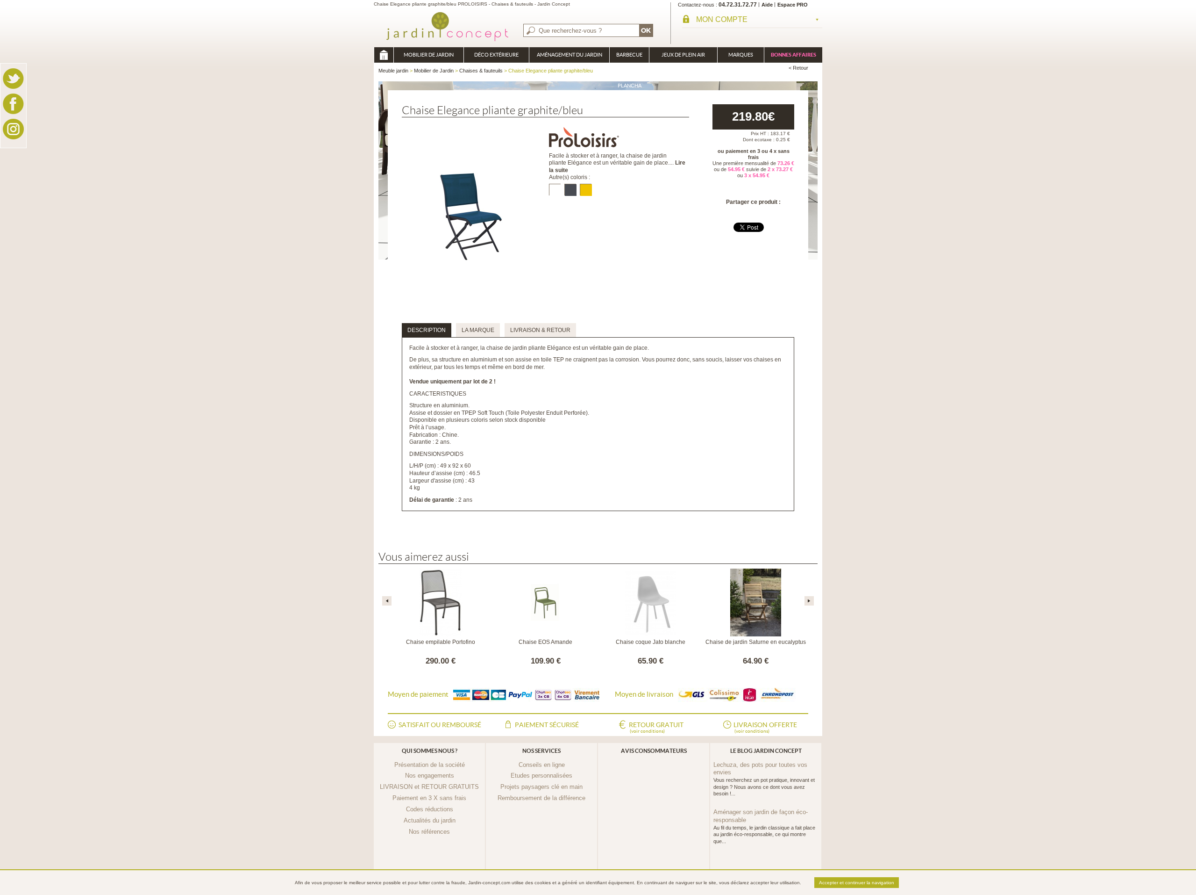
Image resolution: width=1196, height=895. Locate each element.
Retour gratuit (656, 727)
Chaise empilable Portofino (440, 642)
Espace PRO (792, 4)
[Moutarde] (585, 189)
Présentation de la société (429, 764)
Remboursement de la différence (541, 797)
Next (809, 601)
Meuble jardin (383, 55)
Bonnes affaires (793, 55)
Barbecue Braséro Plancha (629, 57)
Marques (740, 55)
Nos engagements (429, 775)
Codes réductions (429, 809)
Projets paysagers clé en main (541, 786)
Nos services (541, 751)
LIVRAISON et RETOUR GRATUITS (429, 786)
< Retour (798, 68)
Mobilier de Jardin (429, 55)
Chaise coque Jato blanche (650, 642)
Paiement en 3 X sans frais (429, 797)
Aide (767, 4)
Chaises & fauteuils (481, 70)
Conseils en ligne (542, 764)
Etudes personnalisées (541, 775)
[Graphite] (570, 189)
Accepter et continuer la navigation (856, 882)
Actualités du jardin (430, 820)
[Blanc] (555, 189)
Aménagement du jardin (569, 55)
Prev (387, 601)
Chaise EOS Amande (545, 642)
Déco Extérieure (496, 55)
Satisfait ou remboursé (440, 725)
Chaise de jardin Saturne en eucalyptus (755, 642)
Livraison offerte (765, 727)
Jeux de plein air (683, 55)
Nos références (429, 831)
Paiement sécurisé (547, 725)
